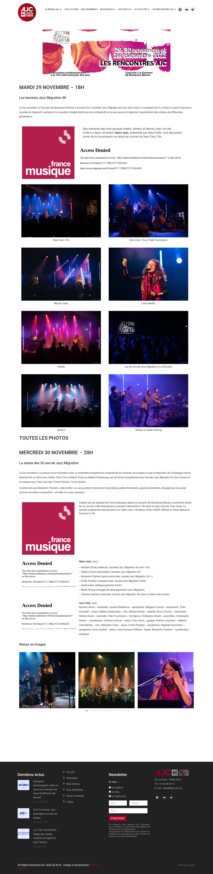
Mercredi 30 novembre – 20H (56, 452)
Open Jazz (121, 132)
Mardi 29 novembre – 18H (51, 87)
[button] (23, 680)
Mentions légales (186, 865)
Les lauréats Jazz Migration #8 (42, 98)
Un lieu (115, 792)
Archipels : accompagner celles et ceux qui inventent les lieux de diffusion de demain (45, 789)
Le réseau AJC (52, 9)
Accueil (70, 772)
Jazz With (123, 9)
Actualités (141, 9)
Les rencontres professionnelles (64, 749)
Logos (69, 801)
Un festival (117, 787)
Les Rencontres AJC (162, 9)
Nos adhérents (89, 9)
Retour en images (32, 644)
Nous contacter (75, 795)
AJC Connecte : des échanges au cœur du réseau (45, 813)
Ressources (106, 9)
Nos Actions (72, 9)
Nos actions (73, 784)
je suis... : (114, 781)
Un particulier (118, 796)
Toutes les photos (43, 438)
